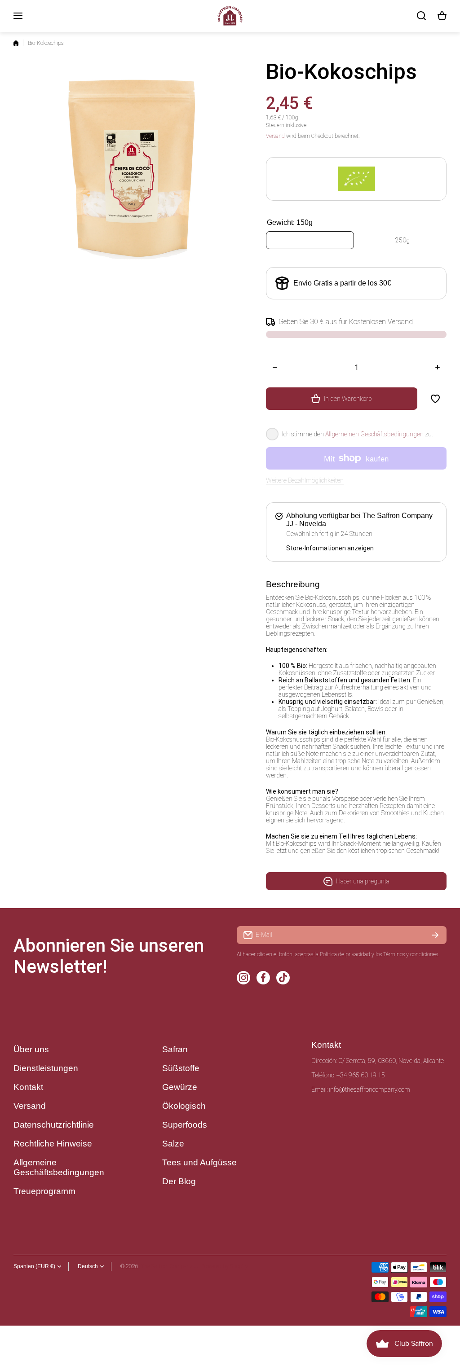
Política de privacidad (345, 954)
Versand (275, 136)
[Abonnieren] (435, 935)
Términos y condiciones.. (412, 954)
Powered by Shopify (224, 1266)
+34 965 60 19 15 (360, 1075)
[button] (442, 15)
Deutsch (88, 1266)
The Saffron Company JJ (170, 1266)
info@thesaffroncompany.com (369, 1089)
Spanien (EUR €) (34, 1266)
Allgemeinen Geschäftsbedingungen (374, 434)
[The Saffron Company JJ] (230, 16)
